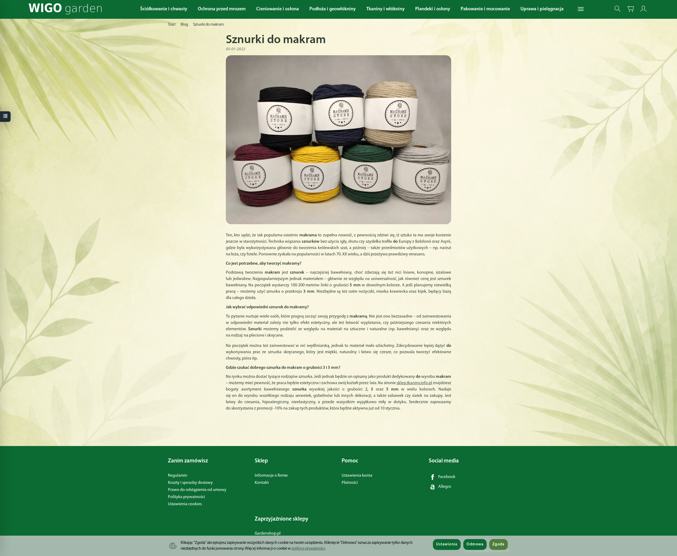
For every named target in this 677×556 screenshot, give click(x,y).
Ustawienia (446, 544)
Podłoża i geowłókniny (332, 9)
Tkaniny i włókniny (385, 9)
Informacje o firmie (271, 476)
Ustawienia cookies (185, 504)
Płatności (350, 483)
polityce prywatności (308, 549)
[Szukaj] (617, 9)
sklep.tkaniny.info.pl (414, 383)
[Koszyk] (630, 9)
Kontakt (262, 483)
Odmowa (474, 544)
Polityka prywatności (186, 497)
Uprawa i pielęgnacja (542, 9)
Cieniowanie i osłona (277, 9)
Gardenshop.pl (268, 533)
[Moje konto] (643, 9)
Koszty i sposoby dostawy (190, 483)
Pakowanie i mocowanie (485, 9)
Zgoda (498, 544)
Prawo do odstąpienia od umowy (197, 490)
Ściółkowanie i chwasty (163, 9)
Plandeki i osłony (432, 9)
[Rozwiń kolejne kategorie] (580, 9)
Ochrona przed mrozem (222, 9)
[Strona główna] (66, 9)
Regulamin (177, 476)
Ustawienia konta (357, 476)
